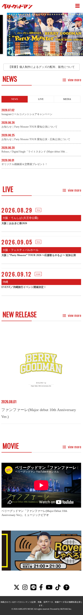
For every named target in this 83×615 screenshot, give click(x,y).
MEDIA (67, 99)
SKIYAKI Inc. (66, 609)
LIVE (41, 99)
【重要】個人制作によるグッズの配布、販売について (41, 66)
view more (74, 79)
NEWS (14, 99)
